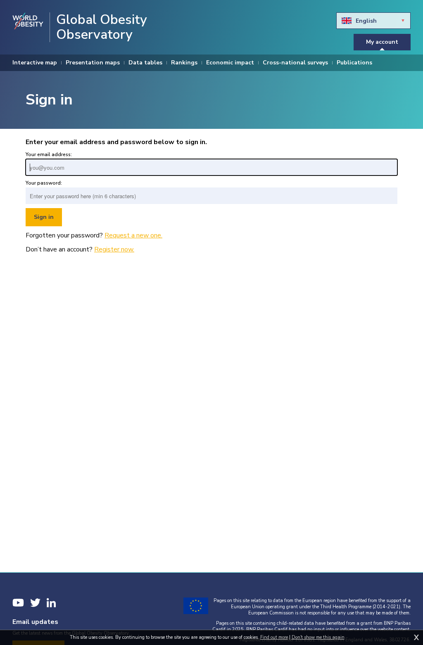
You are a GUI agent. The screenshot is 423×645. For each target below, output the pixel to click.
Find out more (274, 637)
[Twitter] (35, 603)
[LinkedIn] (51, 603)
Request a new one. (133, 235)
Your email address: (49, 154)
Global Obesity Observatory (101, 27)
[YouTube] (18, 603)
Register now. (114, 249)
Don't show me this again (318, 637)
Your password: (44, 183)
